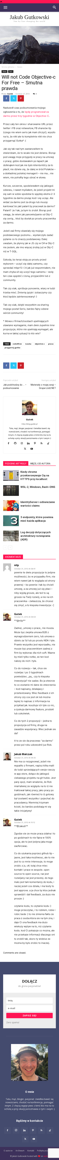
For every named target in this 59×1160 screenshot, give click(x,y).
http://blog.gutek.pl (30, 424)
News (19, 67)
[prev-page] (5, 548)
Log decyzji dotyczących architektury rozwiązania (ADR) (35, 536)
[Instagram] (22, 443)
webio (46, 1156)
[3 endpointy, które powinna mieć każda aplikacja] (11, 520)
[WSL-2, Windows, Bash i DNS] (11, 490)
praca (50, 344)
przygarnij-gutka (12, 347)
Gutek (10, 94)
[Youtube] (32, 449)
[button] (5, 7)
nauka (28, 344)
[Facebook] (6, 98)
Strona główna (8, 67)
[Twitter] (13, 98)
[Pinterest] (21, 98)
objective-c (40, 344)
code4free (17, 344)
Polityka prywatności (46, 1150)
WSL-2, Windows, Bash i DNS (37, 486)
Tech (10, 71)
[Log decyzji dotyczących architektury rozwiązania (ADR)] (11, 536)
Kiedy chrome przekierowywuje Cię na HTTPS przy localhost (34, 475)
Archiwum (20, 1150)
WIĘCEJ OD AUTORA (40, 463)
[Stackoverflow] (49, 443)
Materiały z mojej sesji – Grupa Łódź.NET (43, 386)
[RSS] (42, 443)
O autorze (8, 1150)
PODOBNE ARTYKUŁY (15, 463)
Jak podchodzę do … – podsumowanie (14, 386)
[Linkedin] (29, 443)
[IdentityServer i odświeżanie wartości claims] (11, 505)
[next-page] (10, 548)
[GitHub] (16, 443)
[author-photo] (29, 415)
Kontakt (30, 1150)
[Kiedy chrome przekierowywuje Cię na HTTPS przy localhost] (11, 475)
